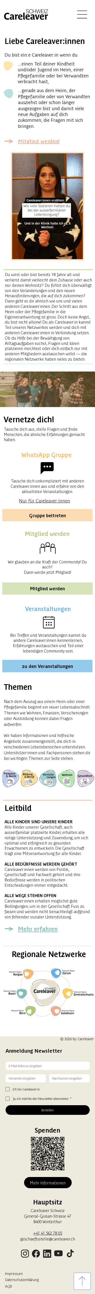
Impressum (14, 1273)
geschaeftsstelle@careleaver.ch (47, 1238)
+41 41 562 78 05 (47, 1232)
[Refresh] (82, 1281)
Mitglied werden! (39, 141)
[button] (74, 253)
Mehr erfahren (38, 928)
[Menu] (82, 14)
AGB (8, 1286)
